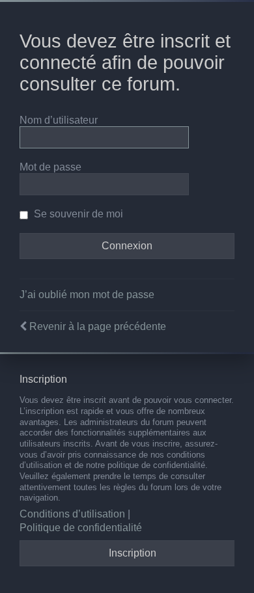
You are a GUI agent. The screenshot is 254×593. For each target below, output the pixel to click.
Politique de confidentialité (81, 527)
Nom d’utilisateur (59, 120)
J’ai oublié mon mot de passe (87, 294)
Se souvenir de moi (77, 213)
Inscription (132, 553)
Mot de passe (50, 166)
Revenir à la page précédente (97, 326)
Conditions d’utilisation (72, 513)
